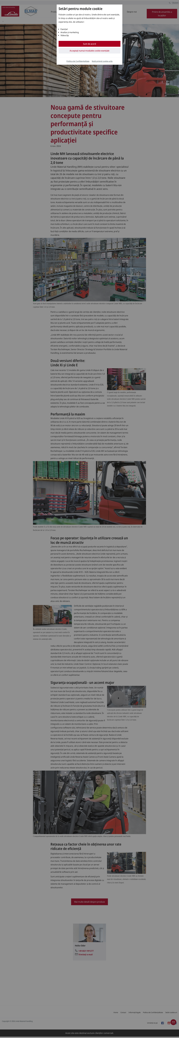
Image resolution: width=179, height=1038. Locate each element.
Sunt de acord (89, 43)
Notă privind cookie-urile (102, 61)
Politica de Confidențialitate (77, 61)
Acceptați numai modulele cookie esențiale (89, 50)
